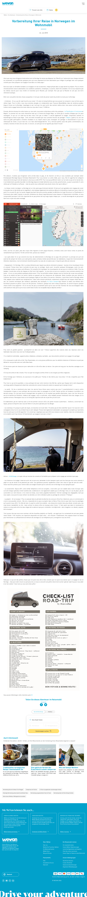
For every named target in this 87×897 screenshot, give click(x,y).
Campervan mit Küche (31, 789)
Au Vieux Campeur (53, 281)
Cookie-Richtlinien (67, 862)
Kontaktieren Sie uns (48, 862)
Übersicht (45, 864)
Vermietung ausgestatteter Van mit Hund (41, 793)
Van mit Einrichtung (38, 711)
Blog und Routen (47, 853)
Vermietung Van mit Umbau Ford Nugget (13, 789)
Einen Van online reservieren (70, 851)
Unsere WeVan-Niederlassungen (71, 847)
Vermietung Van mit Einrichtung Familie (63, 793)
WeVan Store (46, 851)
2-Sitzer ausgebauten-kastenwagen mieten (50, 789)
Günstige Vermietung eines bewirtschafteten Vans (15, 793)
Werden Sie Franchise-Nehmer (51, 847)
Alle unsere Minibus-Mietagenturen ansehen (14, 796)
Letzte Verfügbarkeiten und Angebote (72, 849)
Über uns (45, 845)
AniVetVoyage (13, 476)
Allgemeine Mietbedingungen (70, 867)
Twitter (45, 704)
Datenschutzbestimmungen (70, 864)
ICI (32, 695)
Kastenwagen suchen (42, 731)
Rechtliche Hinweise (68, 860)
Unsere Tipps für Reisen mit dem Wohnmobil (74, 853)
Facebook (41, 704)
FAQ (44, 860)
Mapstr (68, 117)
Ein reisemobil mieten (68, 845)
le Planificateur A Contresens (73, 111)
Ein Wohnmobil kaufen (48, 849)
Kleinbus (50, 711)
